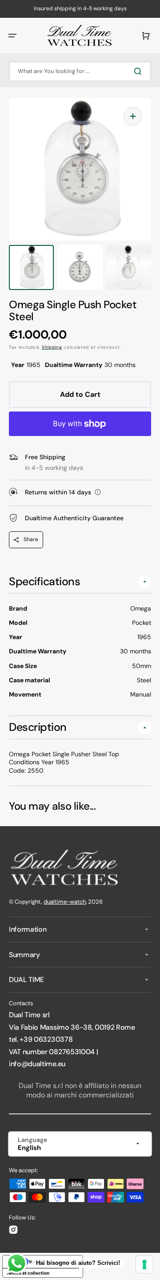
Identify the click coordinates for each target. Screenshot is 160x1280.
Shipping (52, 347)
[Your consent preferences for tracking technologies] (144, 1264)
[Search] (139, 71)
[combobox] (80, 71)
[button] (12, 35)
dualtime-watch (65, 901)
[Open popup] (97, 492)
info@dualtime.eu (37, 1063)
